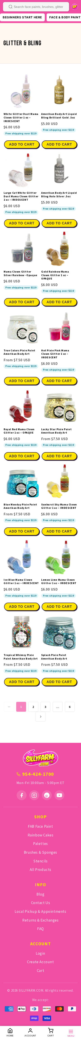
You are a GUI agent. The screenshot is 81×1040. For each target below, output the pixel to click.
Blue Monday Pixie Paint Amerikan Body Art (20, 506)
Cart (40, 970)
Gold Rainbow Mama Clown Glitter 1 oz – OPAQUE (55, 275)
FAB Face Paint (40, 826)
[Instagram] (34, 795)
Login (40, 953)
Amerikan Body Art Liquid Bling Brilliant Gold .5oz (59, 115)
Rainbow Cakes (41, 835)
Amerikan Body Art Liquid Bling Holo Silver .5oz (59, 194)
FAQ (40, 928)
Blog (40, 894)
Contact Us (40, 902)
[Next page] (40, 717)
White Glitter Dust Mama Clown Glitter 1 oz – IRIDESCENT (21, 117)
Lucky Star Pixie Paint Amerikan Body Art (56, 431)
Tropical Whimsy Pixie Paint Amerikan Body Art (21, 656)
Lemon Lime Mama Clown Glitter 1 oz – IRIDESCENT (58, 581)
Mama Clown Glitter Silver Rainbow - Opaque (20, 273)
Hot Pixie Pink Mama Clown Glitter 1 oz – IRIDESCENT (55, 354)
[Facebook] (22, 795)
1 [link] (21, 707)
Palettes (40, 843)
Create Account (40, 961)
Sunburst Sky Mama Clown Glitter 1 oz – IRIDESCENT (59, 506)
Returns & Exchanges (40, 920)
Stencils (40, 861)
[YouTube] (59, 795)
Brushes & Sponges (40, 852)
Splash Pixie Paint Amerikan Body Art (54, 656)
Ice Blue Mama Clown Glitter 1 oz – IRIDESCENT (21, 581)
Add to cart (21, 144)
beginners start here (22, 17)
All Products (40, 869)
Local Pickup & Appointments (40, 911)
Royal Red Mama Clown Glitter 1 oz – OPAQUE (19, 431)
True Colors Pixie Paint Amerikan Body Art (19, 352)
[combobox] (36, 6)
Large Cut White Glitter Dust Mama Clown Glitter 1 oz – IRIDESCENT (21, 196)
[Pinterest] (47, 795)
